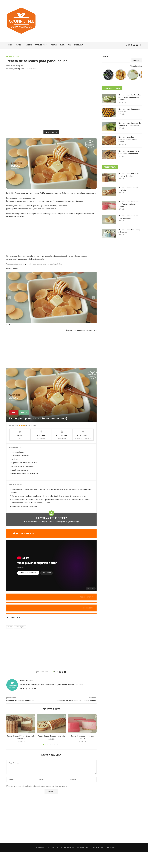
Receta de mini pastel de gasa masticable (128, 217)
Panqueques (20, 627)
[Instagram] (129, 45)
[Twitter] (126, 45)
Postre (54, 45)
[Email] (137, 45)
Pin (14, 412)
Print (25, 412)
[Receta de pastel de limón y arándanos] (109, 233)
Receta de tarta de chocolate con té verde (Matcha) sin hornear (130, 97)
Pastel (18, 45)
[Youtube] (134, 45)
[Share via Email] (65, 672)
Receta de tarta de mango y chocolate (129, 110)
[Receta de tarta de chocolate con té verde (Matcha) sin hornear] (109, 98)
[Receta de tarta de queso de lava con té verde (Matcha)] (109, 126)
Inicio (10, 45)
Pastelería (78, 45)
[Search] (140, 45)
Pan (69, 45)
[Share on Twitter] (60, 672)
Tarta (62, 45)
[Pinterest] (131, 45)
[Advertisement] (97, 21)
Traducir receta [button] (15, 617)
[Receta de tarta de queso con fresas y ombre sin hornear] (82, 723)
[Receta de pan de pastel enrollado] (51, 723)
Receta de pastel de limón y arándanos (129, 231)
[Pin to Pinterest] (62, 672)
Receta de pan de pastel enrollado (51, 736)
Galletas (28, 45)
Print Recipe (52, 132)
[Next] (140, 75)
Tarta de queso (41, 45)
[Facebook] (123, 45)
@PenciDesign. (73, 522)
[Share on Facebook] (57, 672)
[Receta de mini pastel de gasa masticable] (109, 219)
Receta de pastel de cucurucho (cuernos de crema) (128, 139)
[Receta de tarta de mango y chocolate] (109, 112)
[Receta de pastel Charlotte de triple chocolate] (20, 723)
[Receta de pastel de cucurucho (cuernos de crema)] (109, 140)
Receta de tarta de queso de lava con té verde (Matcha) (130, 124)
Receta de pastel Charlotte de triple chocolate (129, 175)
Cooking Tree (19, 69)
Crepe (10, 627)
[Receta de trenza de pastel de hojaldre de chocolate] (109, 154)
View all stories (136, 66)
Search (105, 56)
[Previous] (104, 75)
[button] (9, 297)
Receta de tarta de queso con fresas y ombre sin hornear (128, 204)
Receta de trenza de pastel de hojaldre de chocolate (129, 152)
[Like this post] (55, 672)
